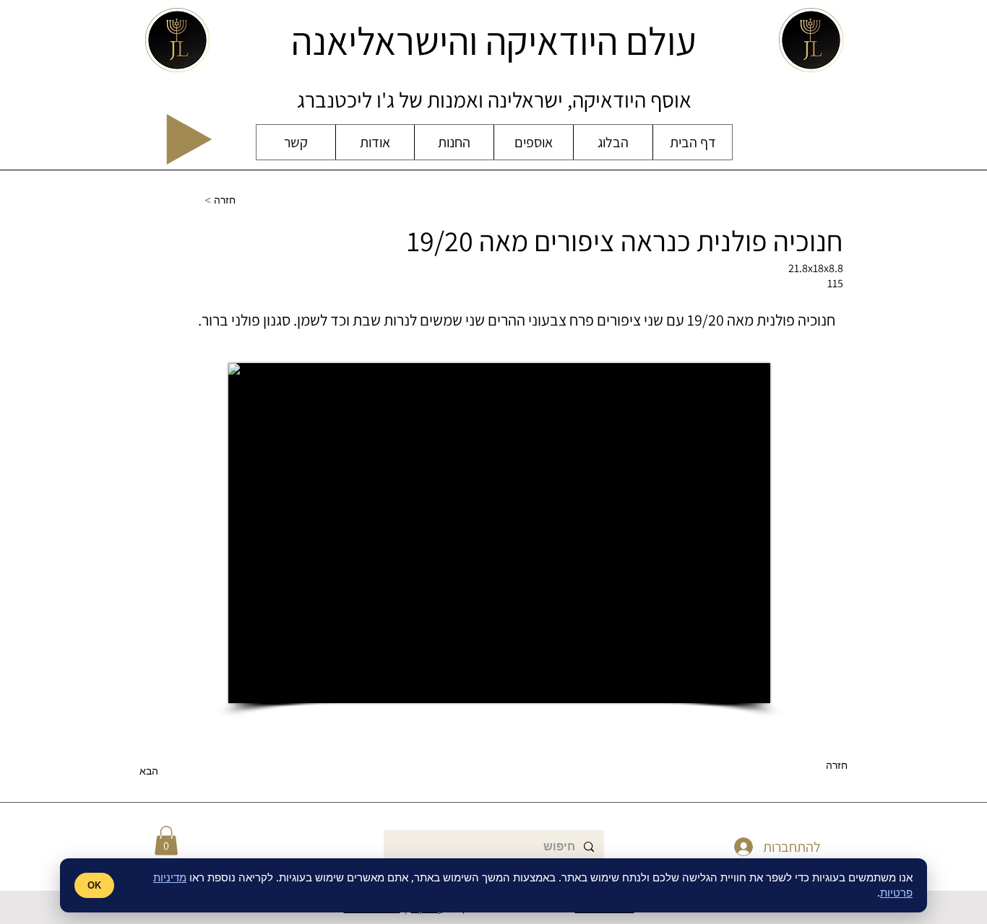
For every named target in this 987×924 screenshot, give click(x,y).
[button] (166, 840)
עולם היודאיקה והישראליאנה (494, 40)
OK (94, 885)
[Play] (189, 139)
